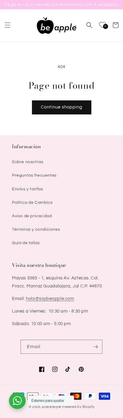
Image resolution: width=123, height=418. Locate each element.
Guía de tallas (26, 243)
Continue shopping (61, 107)
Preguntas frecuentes (34, 175)
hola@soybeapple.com (50, 298)
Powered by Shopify (78, 406)
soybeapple (51, 406)
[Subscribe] (95, 347)
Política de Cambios (32, 202)
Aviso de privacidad (32, 216)
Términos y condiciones (36, 229)
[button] (7, 25)
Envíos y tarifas (27, 189)
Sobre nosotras (27, 162)
